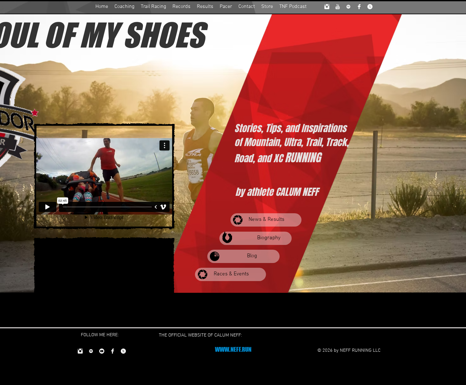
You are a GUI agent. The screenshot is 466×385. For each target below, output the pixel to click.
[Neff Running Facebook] (359, 6)
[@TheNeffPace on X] (369, 6)
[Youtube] (101, 351)
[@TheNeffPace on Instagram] (326, 6)
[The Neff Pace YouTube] (337, 6)
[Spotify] (348, 6)
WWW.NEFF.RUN (233, 349)
